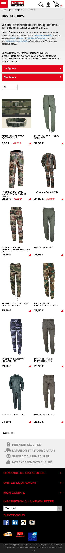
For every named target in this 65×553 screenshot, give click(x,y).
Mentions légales (23, 545)
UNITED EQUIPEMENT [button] (20, 482)
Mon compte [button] (14, 492)
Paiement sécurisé (26, 444)
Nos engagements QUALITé (32, 462)
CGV (35, 545)
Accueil (5, 9)
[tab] (32, 473)
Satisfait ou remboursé (30, 456)
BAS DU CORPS (27, 9)
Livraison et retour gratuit (33, 450)
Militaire (14, 9)
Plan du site (8, 545)
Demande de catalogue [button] (24, 473)
